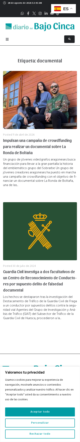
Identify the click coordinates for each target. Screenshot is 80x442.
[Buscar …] (69, 39)
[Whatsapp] (22, 13)
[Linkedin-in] (46, 13)
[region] (40, 404)
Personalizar (40, 423)
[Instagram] (40, 13)
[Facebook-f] (28, 13)
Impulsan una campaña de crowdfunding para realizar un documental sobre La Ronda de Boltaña (37, 146)
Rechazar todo (40, 434)
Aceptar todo (40, 411)
